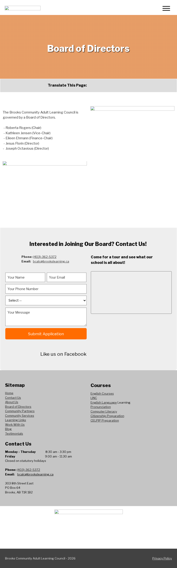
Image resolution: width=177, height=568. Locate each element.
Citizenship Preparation (107, 416)
